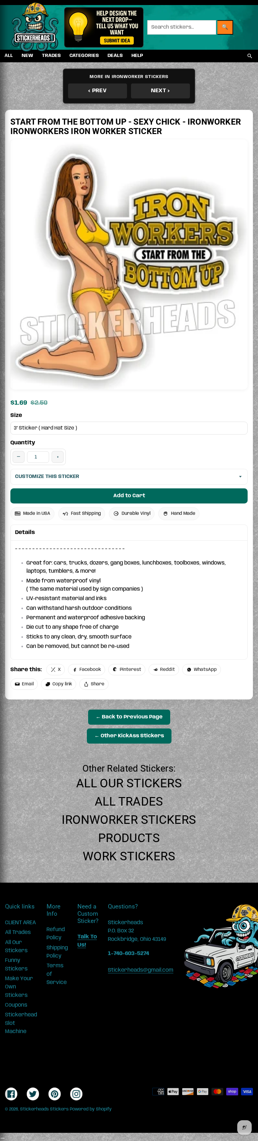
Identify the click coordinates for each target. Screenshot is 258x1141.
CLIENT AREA (20, 922)
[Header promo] (103, 27)
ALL (8, 55)
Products (129, 838)
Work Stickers (129, 856)
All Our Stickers (129, 783)
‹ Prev (97, 90)
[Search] (250, 56)
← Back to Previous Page (129, 717)
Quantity (22, 443)
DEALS (115, 55)
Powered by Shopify (91, 1109)
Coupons (16, 1005)
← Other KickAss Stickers (129, 736)
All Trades (129, 801)
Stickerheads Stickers (44, 1109)
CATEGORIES (84, 55)
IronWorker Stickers (129, 820)
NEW (27, 55)
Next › (160, 90)
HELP (137, 55)
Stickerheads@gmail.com (140, 970)
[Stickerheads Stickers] (35, 27)
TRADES (51, 55)
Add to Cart (129, 495)
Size (16, 415)
